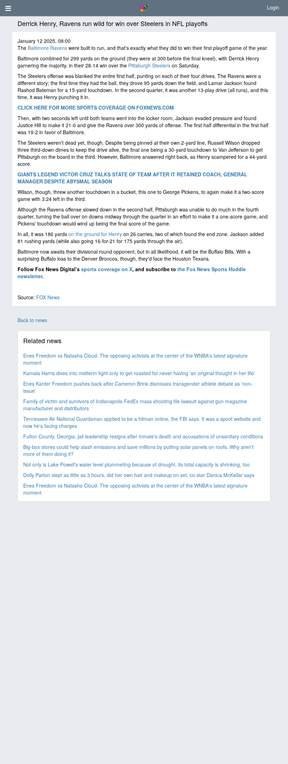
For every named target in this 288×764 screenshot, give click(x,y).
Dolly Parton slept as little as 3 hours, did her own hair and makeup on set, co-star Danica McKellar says (138, 474)
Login (273, 7)
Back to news (32, 320)
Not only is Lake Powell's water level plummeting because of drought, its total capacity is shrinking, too (136, 464)
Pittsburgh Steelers (149, 65)
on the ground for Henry (95, 233)
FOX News (48, 297)
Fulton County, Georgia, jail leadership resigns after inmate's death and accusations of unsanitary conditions (143, 436)
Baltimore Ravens (47, 47)
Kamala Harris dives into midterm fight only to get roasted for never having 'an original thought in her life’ (139, 373)
